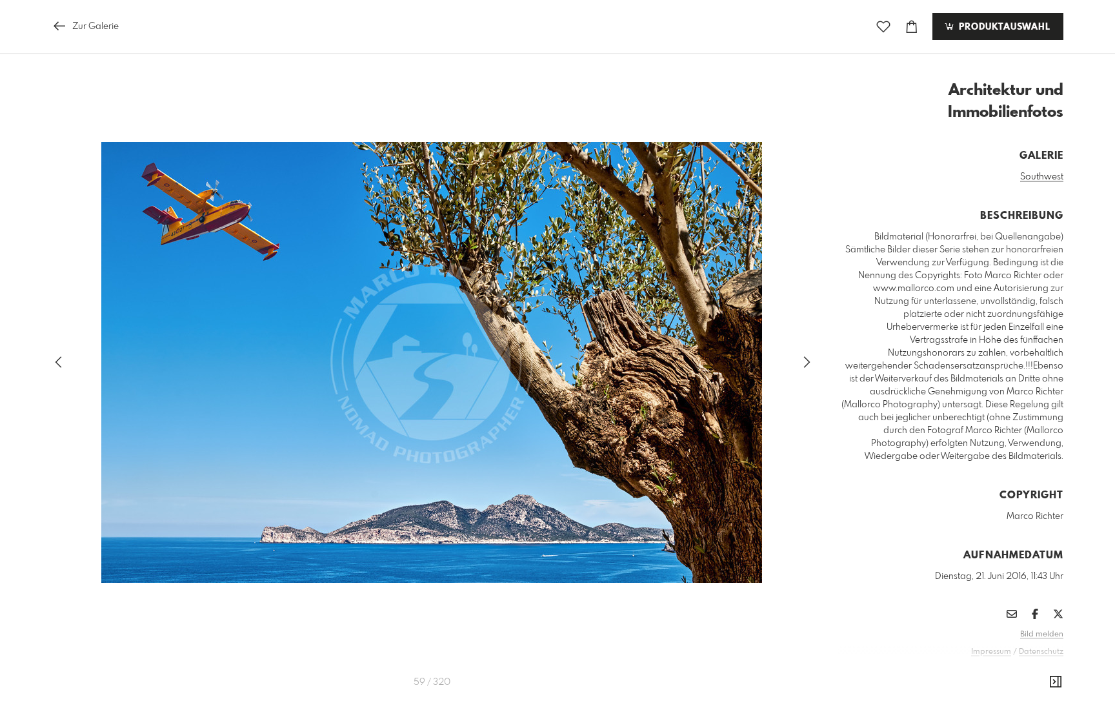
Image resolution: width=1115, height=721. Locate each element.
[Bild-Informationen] (1055, 682)
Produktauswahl (1003, 27)
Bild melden (1041, 634)
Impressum (991, 652)
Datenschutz (1041, 652)
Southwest (1041, 176)
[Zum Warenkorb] (911, 27)
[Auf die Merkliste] (883, 27)
